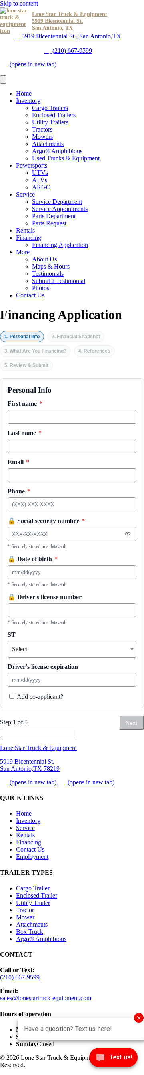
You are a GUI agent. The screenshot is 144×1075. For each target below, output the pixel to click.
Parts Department (54, 216)
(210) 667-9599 (71, 50)
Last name (25, 432)
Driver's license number (45, 597)
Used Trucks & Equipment (66, 158)
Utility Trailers (50, 122)
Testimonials (48, 273)
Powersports (31, 165)
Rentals (25, 230)
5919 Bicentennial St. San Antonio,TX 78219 (30, 765)
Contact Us (30, 295)
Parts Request (49, 223)
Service (25, 194)
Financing (28, 237)
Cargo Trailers (50, 107)
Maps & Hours (51, 266)
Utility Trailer (33, 902)
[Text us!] (113, 1059)
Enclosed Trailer (36, 895)
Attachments (48, 143)
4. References (94, 351)
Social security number (46, 520)
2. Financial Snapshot (76, 336)
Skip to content (19, 3)
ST (12, 634)
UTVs (40, 172)
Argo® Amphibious (57, 151)
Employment (32, 856)
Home (24, 93)
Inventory (28, 100)
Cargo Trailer (33, 888)
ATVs (39, 179)
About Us (44, 259)
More (23, 252)
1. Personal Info (22, 336)
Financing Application (60, 244)
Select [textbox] (19, 649)
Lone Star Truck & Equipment (38, 747)
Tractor (25, 910)
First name (25, 403)
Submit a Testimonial (58, 280)
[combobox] (72, 649)
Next (131, 723)
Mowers (42, 136)
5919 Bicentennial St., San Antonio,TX (71, 36)
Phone (19, 491)
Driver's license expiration (43, 666)
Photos (40, 288)
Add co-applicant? (39, 696)
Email (18, 462)
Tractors (42, 129)
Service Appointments (60, 208)
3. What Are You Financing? (35, 351)
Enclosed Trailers (54, 115)
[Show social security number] (127, 533)
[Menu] (3, 79)
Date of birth (33, 559)
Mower (25, 917)
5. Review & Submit (26, 365)
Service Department (57, 201)
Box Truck (29, 931)
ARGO (41, 187)
